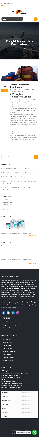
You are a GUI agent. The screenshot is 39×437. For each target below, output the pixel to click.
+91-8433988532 (17, 383)
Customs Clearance (9, 351)
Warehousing (7, 328)
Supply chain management (11, 325)
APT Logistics (27, 49)
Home (14, 49)
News (20, 49)
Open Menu (10, 19)
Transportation (8, 348)
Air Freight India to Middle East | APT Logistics (16, 168)
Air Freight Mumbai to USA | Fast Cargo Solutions (17, 173)
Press (4, 207)
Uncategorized (7, 210)
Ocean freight (7, 342)
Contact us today (8, 6)
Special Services (8, 360)
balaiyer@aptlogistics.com (14, 385)
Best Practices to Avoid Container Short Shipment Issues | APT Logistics (19, 188)
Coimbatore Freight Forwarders (21, 89)
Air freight (6, 339)
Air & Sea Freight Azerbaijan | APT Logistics (15, 177)
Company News (7, 202)
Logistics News (7, 204)
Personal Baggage (8, 357)
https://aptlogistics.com (12, 387)
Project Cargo (7, 345)
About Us (6, 322)
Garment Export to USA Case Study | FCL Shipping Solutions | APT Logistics (20, 182)
